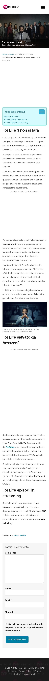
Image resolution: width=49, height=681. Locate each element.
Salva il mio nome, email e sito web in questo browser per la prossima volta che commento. (24, 627)
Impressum (28, 674)
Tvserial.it (11, 7)
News (11, 54)
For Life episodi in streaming (16, 122)
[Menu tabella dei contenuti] (42, 111)
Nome (8, 588)
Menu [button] (43, 8)
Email (8, 600)
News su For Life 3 (12, 116)
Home (5, 54)
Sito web (9, 612)
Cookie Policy (25, 671)
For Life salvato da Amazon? (16, 119)
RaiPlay (23, 535)
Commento (11, 553)
